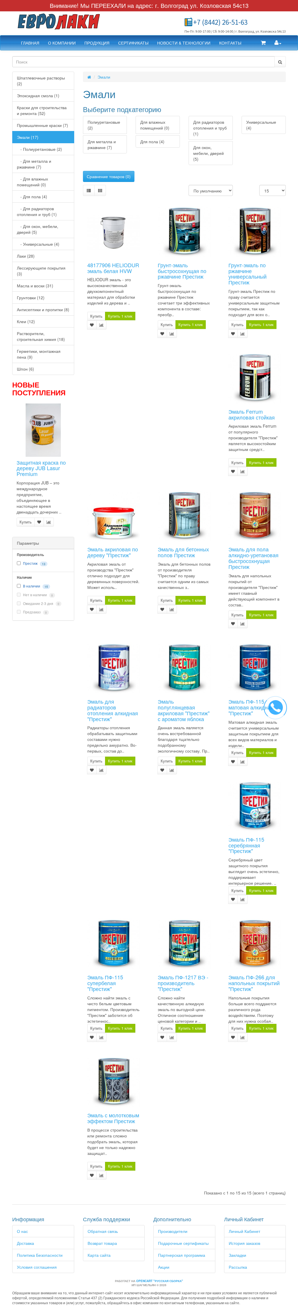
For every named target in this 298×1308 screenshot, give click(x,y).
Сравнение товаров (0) (109, 176)
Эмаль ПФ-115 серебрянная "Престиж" (246, 845)
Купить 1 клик (120, 316)
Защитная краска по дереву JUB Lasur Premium (41, 468)
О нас (22, 1231)
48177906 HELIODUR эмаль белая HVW (113, 268)
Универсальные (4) (261, 125)
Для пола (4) (152, 141)
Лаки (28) (26, 256)
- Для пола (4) (32, 196)
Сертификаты (133, 43)
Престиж (30, 563)
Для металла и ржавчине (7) (102, 144)
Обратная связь (103, 1231)
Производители (172, 1231)
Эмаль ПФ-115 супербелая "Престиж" (105, 982)
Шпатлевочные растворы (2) (41, 80)
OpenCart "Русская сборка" (159, 1281)
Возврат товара (102, 1243)
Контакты (230, 43)
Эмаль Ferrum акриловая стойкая (251, 414)
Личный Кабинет (244, 1231)
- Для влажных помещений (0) (32, 181)
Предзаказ (34, 612)
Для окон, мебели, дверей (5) (208, 153)
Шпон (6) (25, 369)
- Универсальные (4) (38, 244)
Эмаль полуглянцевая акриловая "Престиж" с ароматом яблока (184, 710)
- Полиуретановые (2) (39, 149)
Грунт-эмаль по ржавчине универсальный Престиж (247, 273)
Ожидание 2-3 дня (40, 603)
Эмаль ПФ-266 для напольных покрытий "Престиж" (254, 982)
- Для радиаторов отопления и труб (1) (37, 211)
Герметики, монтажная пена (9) (39, 354)
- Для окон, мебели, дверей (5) (37, 229)
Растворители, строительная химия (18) (41, 336)
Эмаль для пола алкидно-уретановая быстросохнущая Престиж (253, 557)
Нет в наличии (37, 594)
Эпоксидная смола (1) (38, 95)
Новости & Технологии (183, 43)
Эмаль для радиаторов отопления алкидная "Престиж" (112, 710)
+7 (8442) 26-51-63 (220, 22)
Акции (163, 1267)
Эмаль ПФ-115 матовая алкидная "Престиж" (251, 707)
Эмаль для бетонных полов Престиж (183, 552)
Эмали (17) (27, 137)
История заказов (244, 1243)
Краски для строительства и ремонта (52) (42, 110)
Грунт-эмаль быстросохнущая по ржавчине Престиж (182, 270)
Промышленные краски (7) (42, 125)
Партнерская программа (181, 1255)
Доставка (25, 1243)
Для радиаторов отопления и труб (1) (210, 128)
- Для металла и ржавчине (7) (34, 164)
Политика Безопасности (40, 1255)
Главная (30, 43)
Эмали (103, 77)
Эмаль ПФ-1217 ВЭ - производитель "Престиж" (183, 982)
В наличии (31, 585)
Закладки (237, 1255)
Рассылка (238, 1267)
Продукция (96, 43)
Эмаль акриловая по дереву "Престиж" (112, 552)
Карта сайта (99, 1255)
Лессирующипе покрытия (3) (41, 271)
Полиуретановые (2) (104, 125)
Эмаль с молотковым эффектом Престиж (113, 1118)
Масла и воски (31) (35, 285)
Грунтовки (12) (31, 297)
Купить (25, 522)
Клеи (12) (26, 321)
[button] (263, 43)
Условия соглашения (37, 1267)
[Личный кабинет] (278, 43)
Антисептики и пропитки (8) (43, 309)
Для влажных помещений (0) (154, 125)
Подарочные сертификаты (183, 1243)
